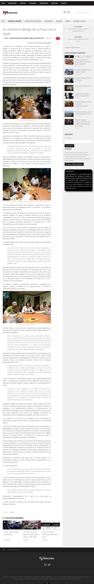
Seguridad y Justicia (79, 21)
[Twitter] (68, 12)
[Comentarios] (87, 56)
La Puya (12, 512)
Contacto (64, 3)
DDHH (3, 21)
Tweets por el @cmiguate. (72, 47)
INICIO (3, 3)
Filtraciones (32, 3)
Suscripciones (44, 3)
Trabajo (67, 21)
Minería (31, 38)
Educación (59, 21)
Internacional (48, 21)
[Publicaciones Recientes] (69, 56)
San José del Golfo (39, 38)
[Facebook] (64, 12)
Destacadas (25, 38)
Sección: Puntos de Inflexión (33, 21)
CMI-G (6, 38)
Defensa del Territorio (14, 21)
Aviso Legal (54, 3)
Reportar (23, 3)
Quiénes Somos (12, 3)
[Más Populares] (78, 56)
